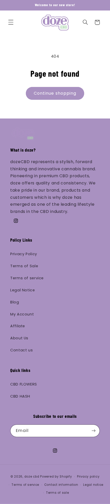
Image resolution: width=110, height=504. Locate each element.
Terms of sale (57, 493)
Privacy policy (88, 477)
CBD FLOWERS (23, 384)
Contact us (21, 350)
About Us (19, 338)
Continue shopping (55, 93)
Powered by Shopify (56, 477)
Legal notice (93, 485)
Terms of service (27, 278)
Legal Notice (22, 290)
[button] (11, 22)
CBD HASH (20, 396)
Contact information (61, 485)
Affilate (17, 326)
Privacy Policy (23, 253)
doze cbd (31, 477)
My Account (22, 314)
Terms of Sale (24, 266)
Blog (14, 302)
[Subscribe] (94, 430)
